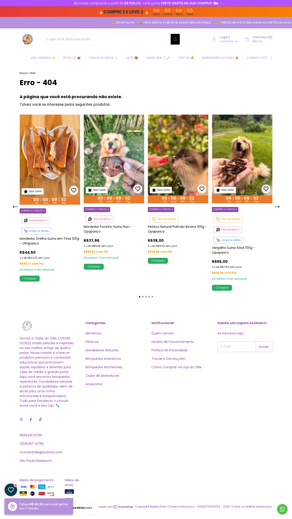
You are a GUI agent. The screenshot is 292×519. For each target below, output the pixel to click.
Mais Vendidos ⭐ (43, 58)
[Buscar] (175, 39)
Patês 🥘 (132, 58)
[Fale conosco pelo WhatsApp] (282, 509)
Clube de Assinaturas (102, 375)
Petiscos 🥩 (72, 58)
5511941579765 (31, 435)
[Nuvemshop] (116, 508)
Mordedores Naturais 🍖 (220, 58)
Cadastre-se (229, 41)
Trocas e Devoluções (168, 358)
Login (224, 37)
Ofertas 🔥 (186, 58)
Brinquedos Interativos (103, 358)
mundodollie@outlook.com (41, 452)
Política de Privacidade (169, 350)
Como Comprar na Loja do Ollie (176, 367)
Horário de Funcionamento (172, 341)
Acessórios (94, 384)
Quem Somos (162, 333)
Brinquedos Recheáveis (104, 367)
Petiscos (92, 341)
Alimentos (94, 333)
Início (23, 73)
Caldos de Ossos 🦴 (103, 58)
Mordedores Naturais (102, 350)
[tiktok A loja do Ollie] (40, 419)
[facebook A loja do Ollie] (30, 419)
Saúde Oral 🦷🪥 (158, 58)
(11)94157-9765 (32, 443)
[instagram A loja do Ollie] (21, 419)
